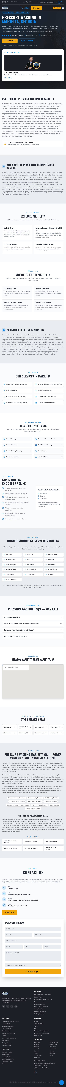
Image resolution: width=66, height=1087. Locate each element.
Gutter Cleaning (54, 805)
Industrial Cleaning (7, 1052)
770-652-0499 (60, 2)
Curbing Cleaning (39, 1013)
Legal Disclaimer (47, 1082)
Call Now (26, 8)
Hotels (4, 1035)
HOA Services (6, 1023)
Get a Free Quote (9, 41)
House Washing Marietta (35, 801)
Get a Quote (36, 8)
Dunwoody (37, 1044)
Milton (51, 1055)
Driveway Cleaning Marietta (17, 801)
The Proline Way (39, 1023)
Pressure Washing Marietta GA (16, 798)
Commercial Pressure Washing (10, 1021)
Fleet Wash (5, 1064)
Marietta (36, 1046)
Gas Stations (5, 1040)
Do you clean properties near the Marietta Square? (19, 630)
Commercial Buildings (8, 1026)
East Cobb (37, 1057)
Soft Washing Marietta (50, 801)
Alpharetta (52, 1053)
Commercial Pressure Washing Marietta (18, 805)
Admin (55, 1082)
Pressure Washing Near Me (42, 1031)
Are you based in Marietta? (12, 617)
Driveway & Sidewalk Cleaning (43, 999)
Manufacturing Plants (8, 1059)
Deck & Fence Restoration (33, 808)
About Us (37, 1021)
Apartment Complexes (8, 1033)
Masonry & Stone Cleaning (39, 805)
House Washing (38, 997)
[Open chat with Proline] (61, 1082)
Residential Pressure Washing (42, 994)
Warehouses (5, 1054)
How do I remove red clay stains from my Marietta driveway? (21, 624)
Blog (35, 1028)
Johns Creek (38, 1055)
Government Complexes (9, 1038)
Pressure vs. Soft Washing (41, 1033)
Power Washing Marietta (35, 798)
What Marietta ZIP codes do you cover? (15, 636)
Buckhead (37, 1042)
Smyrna (52, 1051)
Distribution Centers (7, 1061)
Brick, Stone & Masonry (41, 1006)
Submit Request (34, 972)
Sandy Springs (54, 1042)
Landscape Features (40, 1011)
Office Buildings (6, 1028)
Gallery (36, 1026)
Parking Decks (6, 1031)
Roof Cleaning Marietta (51, 798)
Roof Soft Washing (39, 1004)
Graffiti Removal (6, 1045)
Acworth (36, 1049)
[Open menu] (63, 8)
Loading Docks (6, 1057)
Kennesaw (53, 1046)
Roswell (36, 1051)
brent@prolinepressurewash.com (46, 2)
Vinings (36, 1053)
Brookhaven (53, 1044)
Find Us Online (38, 1035)
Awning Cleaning (6, 1043)
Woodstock (53, 1049)
